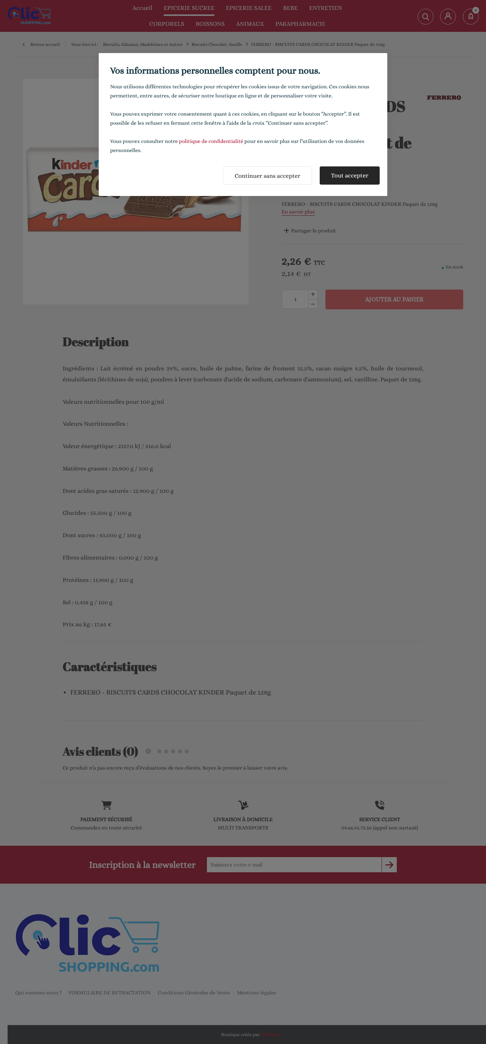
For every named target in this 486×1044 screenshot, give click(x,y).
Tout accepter (349, 175)
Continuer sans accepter (267, 175)
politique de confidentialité (211, 141)
